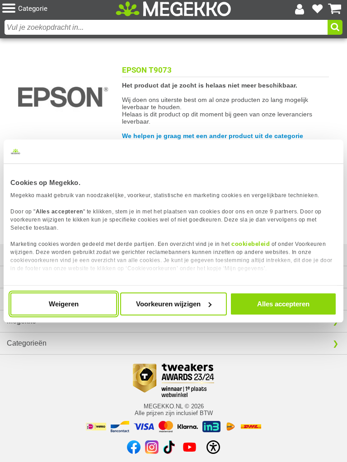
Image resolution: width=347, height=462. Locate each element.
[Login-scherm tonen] (299, 9)
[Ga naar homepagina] (173, 9)
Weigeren (64, 304)
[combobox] (166, 27)
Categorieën (27, 343)
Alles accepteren (283, 304)
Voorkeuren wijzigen (168, 304)
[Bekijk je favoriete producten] (317, 9)
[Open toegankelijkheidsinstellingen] (213, 447)
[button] (59, 9)
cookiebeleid (250, 243)
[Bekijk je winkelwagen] (334, 9)
